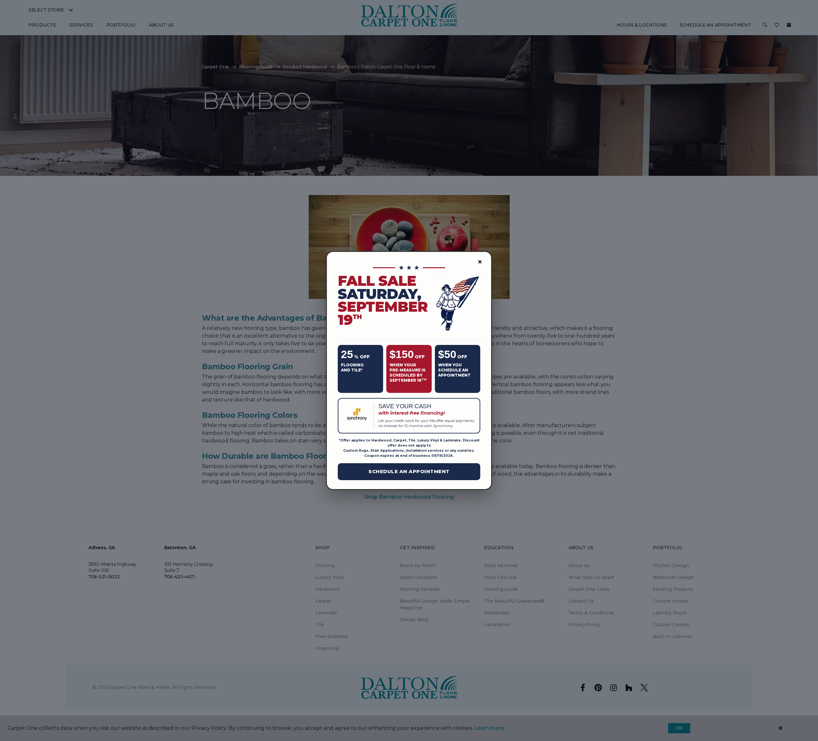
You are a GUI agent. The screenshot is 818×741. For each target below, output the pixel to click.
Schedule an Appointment (409, 471)
